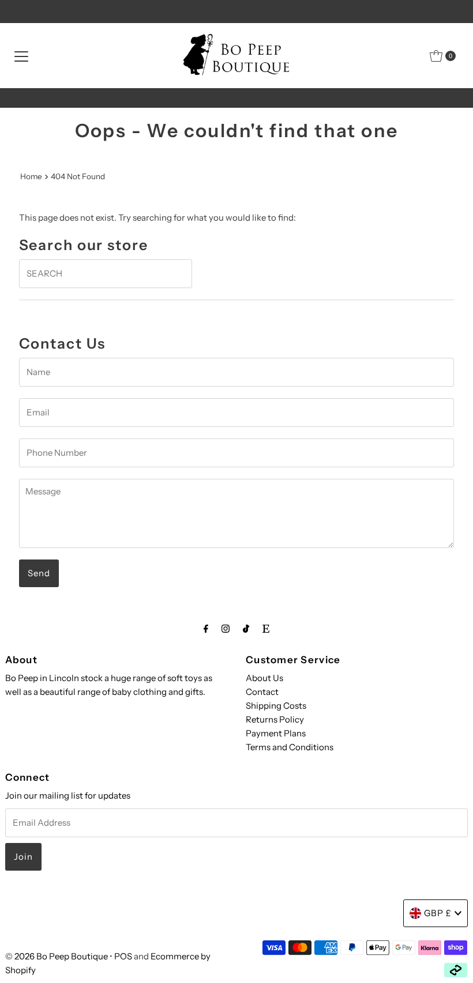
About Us (264, 677)
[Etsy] (265, 629)
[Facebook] (206, 629)
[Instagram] (226, 629)
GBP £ (438, 913)
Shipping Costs (276, 705)
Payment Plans (276, 733)
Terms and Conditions (289, 747)
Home (31, 176)
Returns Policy (275, 719)
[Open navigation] (21, 56)
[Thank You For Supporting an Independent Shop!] (236, 98)
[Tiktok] (246, 629)
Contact (262, 691)
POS (123, 956)
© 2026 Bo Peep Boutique (56, 956)
